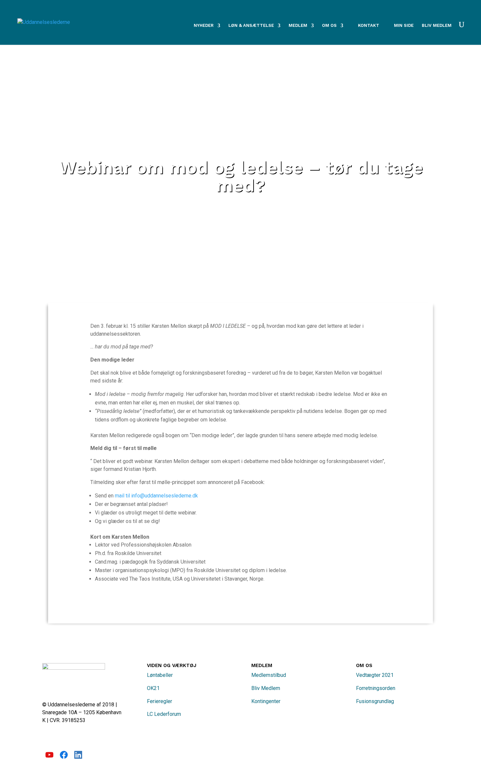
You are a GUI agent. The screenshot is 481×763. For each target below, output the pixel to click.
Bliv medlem (437, 25)
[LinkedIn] (78, 757)
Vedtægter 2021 (375, 675)
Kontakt (368, 25)
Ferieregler (159, 701)
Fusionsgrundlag (375, 701)
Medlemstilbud (268, 675)
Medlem (298, 25)
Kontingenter (265, 701)
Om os (329, 25)
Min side (404, 25)
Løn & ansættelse (251, 25)
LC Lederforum (164, 714)
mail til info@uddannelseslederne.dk (156, 496)
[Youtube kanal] (49, 757)
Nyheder (204, 25)
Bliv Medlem (265, 688)
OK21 (153, 688)
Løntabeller (160, 675)
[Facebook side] (64, 757)
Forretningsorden (375, 688)
